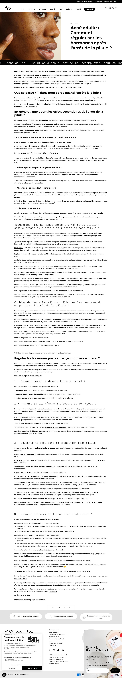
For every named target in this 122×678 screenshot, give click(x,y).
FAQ (50, 641)
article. (88, 571)
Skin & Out (13, 674)
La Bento (53, 591)
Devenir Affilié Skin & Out (56, 639)
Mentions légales (54, 664)
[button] (106, 8)
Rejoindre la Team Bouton (57, 634)
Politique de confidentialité (57, 657)
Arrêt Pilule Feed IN (28, 454)
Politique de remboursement (58, 655)
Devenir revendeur (54, 637)
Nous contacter (53, 630)
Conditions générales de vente (58, 661)
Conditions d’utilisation (56, 659)
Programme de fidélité (56, 643)
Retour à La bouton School (62, 608)
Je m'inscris (115, 671)
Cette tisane (19, 460)
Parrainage (52, 645)
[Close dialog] (119, 632)
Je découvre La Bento (23, 595)
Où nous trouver (54, 632)
